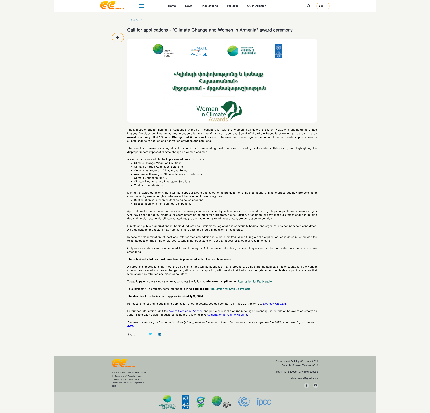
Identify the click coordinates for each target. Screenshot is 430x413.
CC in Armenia (256, 6)
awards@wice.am (274, 303)
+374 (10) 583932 (307, 371)
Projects (232, 6)
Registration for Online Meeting (227, 314)
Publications (210, 6)
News (189, 6)
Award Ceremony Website (186, 311)
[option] (222, 81)
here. (130, 326)
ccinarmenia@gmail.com (304, 378)
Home (172, 6)
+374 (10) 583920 (286, 371)
